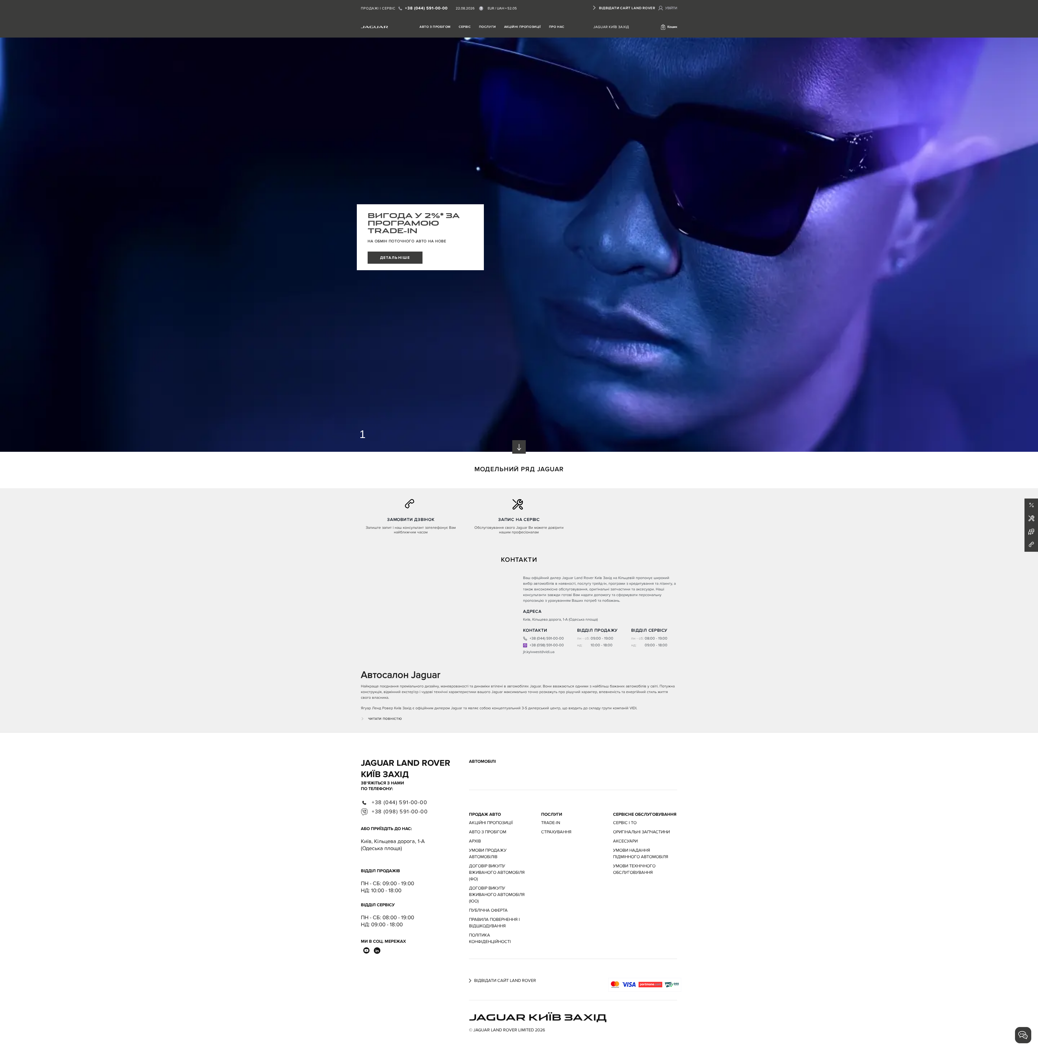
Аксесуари (625, 841)
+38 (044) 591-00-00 (425, 8)
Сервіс (465, 27)
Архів (475, 841)
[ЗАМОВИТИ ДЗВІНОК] (1031, 545)
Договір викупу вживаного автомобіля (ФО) (497, 872)
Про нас (556, 27)
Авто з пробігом (435, 27)
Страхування (556, 832)
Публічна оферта (488, 910)
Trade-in (550, 822)
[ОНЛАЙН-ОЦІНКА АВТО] (1031, 532)
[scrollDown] (519, 447)
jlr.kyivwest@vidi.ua (538, 652)
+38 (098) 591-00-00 (546, 645)
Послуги (487, 27)
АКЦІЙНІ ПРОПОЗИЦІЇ (522, 27)
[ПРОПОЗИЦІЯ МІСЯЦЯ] (1031, 505)
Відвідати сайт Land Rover (627, 8)
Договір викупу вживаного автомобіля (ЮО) (497, 894)
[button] (668, 27)
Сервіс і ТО (625, 822)
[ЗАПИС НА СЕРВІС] (1031, 518)
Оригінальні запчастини (641, 832)
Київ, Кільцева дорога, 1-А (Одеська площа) (393, 845)
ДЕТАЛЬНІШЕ (395, 257)
